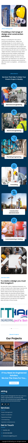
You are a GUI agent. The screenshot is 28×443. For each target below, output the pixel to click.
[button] (2, 315)
